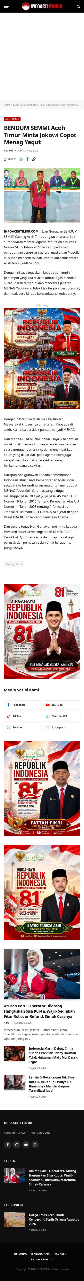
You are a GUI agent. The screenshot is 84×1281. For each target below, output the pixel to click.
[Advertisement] (42, 56)
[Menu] (6, 6)
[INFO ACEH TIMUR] (42, 6)
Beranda (20, 1253)
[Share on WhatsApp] (21, 159)
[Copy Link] (34, 159)
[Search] (78, 6)
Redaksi (8, 150)
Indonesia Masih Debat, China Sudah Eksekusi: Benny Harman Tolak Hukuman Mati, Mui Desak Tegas (53, 1055)
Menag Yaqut (14, 564)
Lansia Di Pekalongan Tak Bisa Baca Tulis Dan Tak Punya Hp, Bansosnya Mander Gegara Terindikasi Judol (51, 1084)
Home (7, 104)
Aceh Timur (12, 118)
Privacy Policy (42, 1259)
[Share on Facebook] (27, 159)
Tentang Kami (41, 1253)
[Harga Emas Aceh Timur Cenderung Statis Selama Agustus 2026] (14, 1219)
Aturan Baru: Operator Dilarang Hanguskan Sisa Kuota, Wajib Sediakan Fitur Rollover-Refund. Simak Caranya (39, 1011)
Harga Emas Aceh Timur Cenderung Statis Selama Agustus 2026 (54, 1219)
